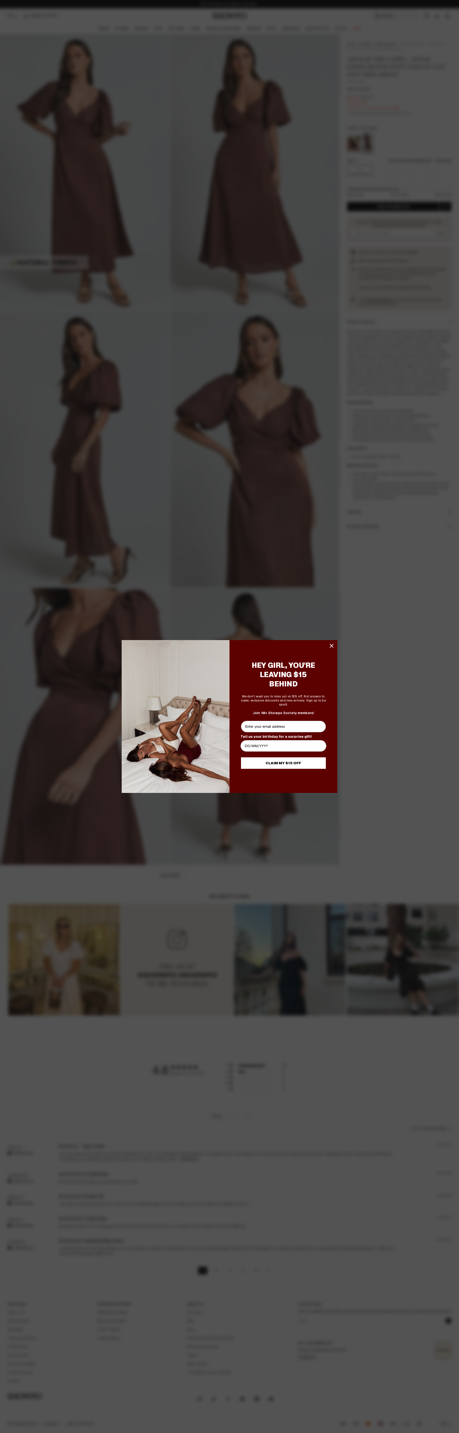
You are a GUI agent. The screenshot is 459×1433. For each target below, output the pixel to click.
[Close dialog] (331, 646)
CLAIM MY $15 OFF (283, 763)
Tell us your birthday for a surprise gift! (276, 736)
